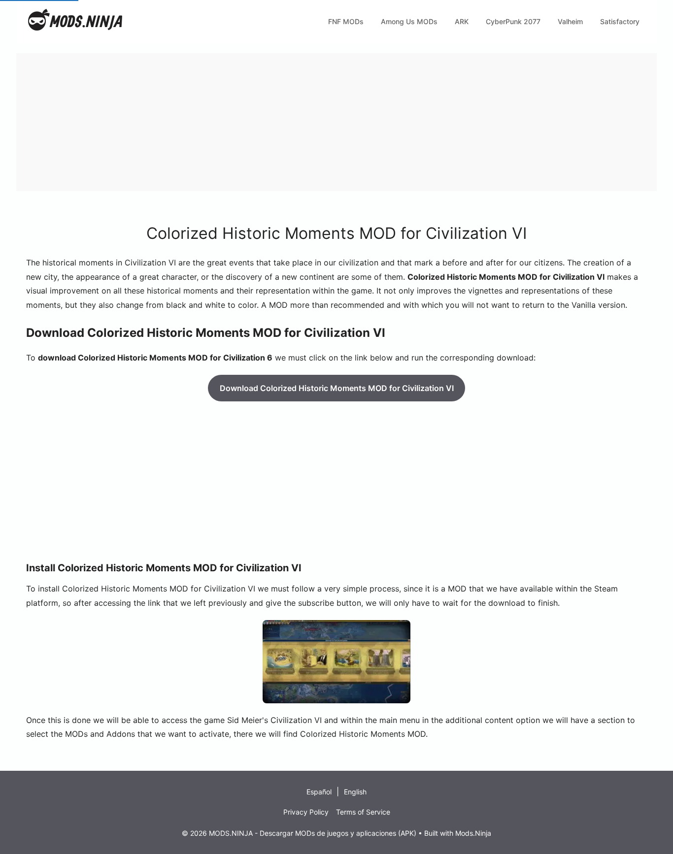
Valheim (570, 21)
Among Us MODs (409, 21)
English (355, 792)
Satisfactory (619, 21)
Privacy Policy (306, 812)
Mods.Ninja (473, 833)
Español (319, 792)
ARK (462, 21)
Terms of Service (363, 812)
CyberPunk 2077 (513, 21)
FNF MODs (346, 21)
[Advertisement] (311, 122)
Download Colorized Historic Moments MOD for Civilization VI (337, 388)
